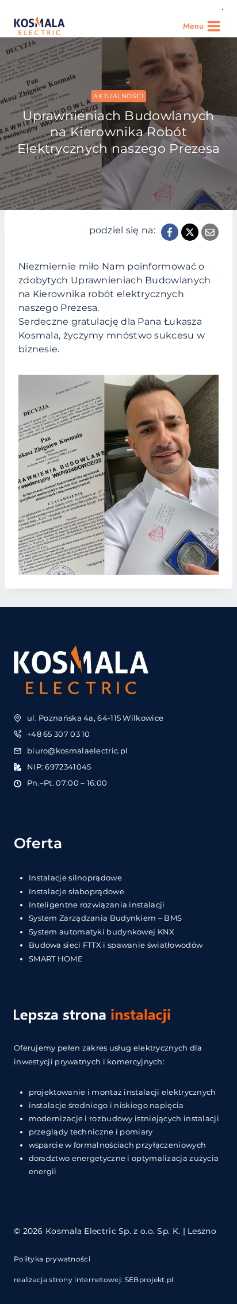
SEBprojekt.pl (149, 1279)
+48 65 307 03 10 (58, 733)
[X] (189, 232)
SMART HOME (56, 958)
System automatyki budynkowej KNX (102, 931)
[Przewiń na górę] (210, 1265)
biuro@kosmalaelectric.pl (77, 750)
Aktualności (118, 96)
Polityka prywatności (52, 1259)
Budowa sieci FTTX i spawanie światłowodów (115, 944)
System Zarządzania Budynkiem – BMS (105, 917)
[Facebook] (169, 232)
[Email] (210, 232)
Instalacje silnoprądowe (75, 877)
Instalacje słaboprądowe (76, 891)
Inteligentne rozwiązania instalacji (97, 904)
